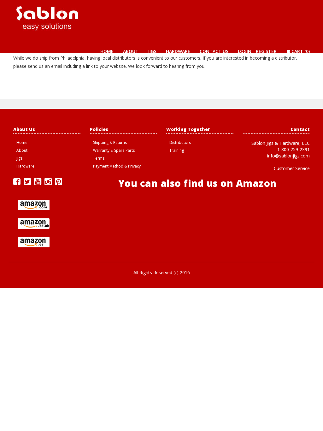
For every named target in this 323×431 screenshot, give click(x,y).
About (130, 51)
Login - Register (257, 51)
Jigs (152, 51)
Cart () (300, 51)
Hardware (178, 51)
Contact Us (214, 51)
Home (107, 51)
